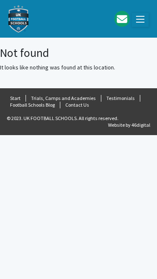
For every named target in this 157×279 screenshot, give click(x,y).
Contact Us (77, 105)
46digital (140, 125)
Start (15, 98)
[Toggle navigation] (140, 20)
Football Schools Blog (32, 105)
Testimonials (120, 98)
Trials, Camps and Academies (63, 98)
